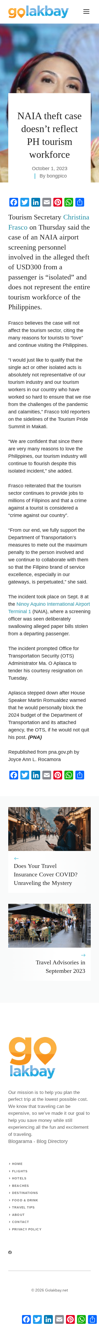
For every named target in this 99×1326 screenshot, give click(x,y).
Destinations (25, 1192)
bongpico (57, 176)
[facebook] (10, 1252)
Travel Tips (23, 1207)
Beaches (20, 1185)
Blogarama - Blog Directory (38, 1141)
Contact (20, 1222)
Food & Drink (25, 1200)
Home (17, 1163)
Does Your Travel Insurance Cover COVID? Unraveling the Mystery (46, 874)
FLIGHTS (20, 1171)
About (18, 1214)
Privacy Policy (26, 1229)
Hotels (19, 1178)
